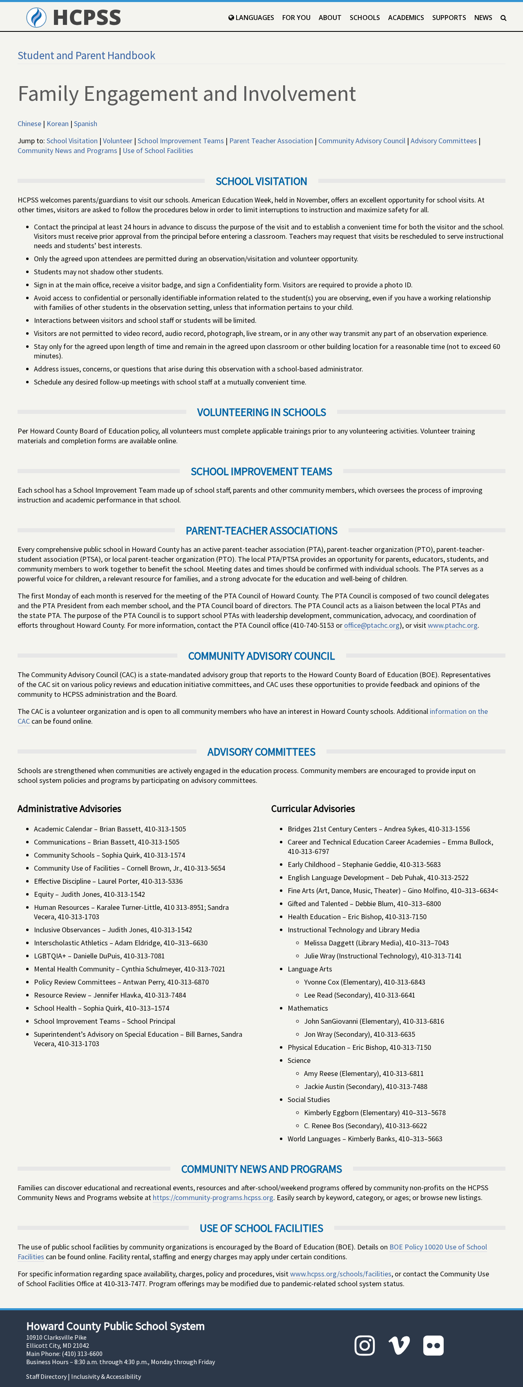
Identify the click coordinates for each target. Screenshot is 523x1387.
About (330, 17)
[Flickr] (433, 1345)
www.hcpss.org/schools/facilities (340, 1273)
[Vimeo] (399, 1345)
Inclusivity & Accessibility (106, 1376)
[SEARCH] (504, 17)
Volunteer (117, 140)
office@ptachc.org (372, 625)
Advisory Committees (444, 140)
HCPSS (84, 16)
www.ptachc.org (453, 625)
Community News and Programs (67, 150)
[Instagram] (365, 1345)
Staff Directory (46, 1376)
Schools (365, 17)
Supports (449, 17)
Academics (406, 17)
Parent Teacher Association (271, 140)
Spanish (85, 123)
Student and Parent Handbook (86, 55)
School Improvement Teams (181, 140)
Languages (254, 17)
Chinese (29, 123)
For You (296, 17)
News (483, 17)
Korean (58, 123)
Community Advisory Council (361, 140)
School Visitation (72, 140)
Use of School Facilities (158, 150)
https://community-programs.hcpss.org (213, 1197)
